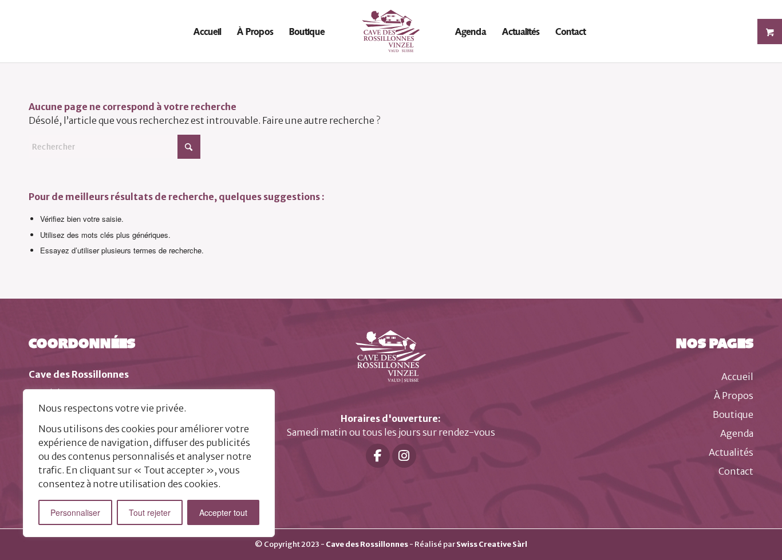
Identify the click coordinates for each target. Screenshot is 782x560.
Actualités (731, 452)
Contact (735, 471)
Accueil (737, 376)
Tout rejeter (150, 512)
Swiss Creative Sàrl (491, 544)
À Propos (733, 395)
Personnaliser (75, 512)
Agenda (736, 433)
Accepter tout (223, 512)
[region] (149, 463)
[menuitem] (207, 31)
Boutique (733, 414)
